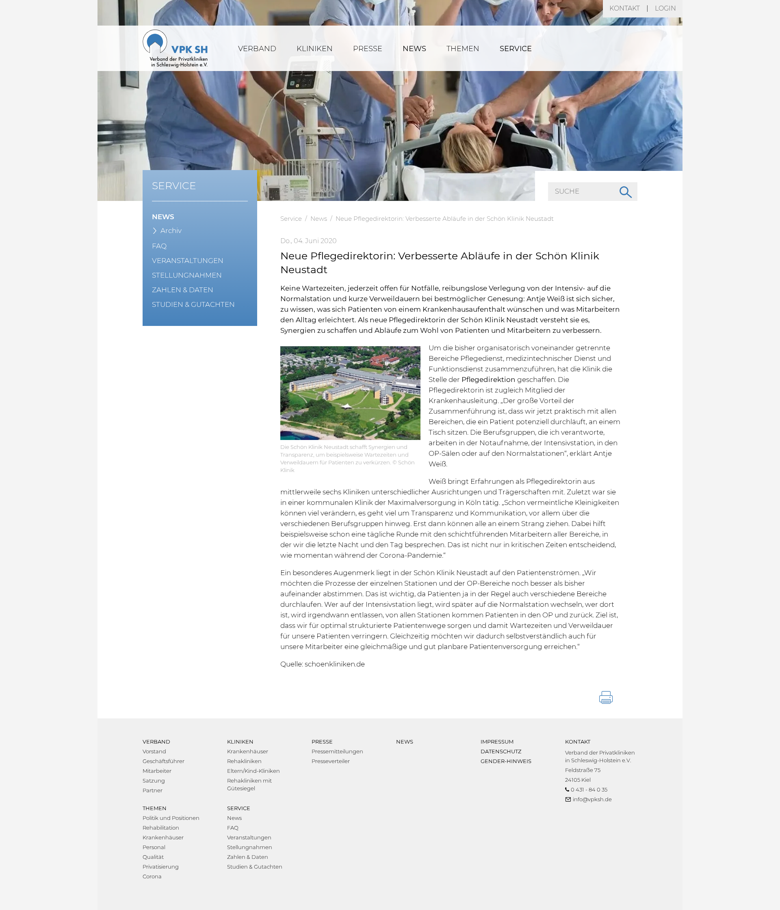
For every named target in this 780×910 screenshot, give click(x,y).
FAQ (159, 246)
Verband (257, 48)
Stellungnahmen (187, 275)
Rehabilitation (161, 827)
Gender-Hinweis (506, 761)
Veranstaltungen (187, 261)
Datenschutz (501, 751)
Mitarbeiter (157, 771)
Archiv (171, 230)
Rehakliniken (244, 761)
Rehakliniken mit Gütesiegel (249, 784)
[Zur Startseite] (175, 48)
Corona (152, 876)
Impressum (497, 741)
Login (665, 8)
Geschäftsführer (163, 761)
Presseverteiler (331, 761)
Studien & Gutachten (193, 304)
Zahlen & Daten (182, 290)
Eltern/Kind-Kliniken (253, 771)
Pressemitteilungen (337, 751)
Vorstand (154, 751)
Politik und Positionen (171, 818)
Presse (367, 48)
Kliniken (315, 48)
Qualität (153, 857)
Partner (152, 790)
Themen (462, 48)
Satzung (154, 780)
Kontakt (624, 8)
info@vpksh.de (592, 799)
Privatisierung (161, 866)
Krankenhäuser (247, 751)
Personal (154, 847)
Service (516, 48)
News (414, 48)
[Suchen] (624, 191)
